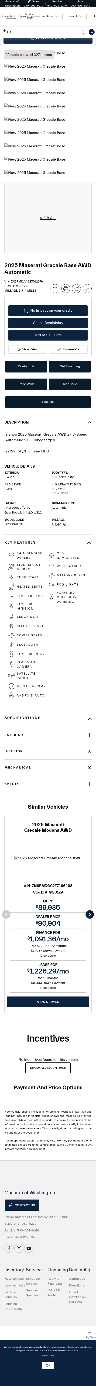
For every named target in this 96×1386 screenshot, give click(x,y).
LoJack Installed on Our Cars (77, 1297)
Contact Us (24, 1205)
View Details (48, 1002)
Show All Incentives (48, 1068)
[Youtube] (28, 1248)
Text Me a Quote (48, 335)
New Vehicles (14, 1279)
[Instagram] (19, 1248)
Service (34, 1269)
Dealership (80, 1269)
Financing (58, 1269)
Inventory (14, 1269)
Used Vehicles (14, 1285)
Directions (76, 1285)
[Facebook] (9, 1248)
